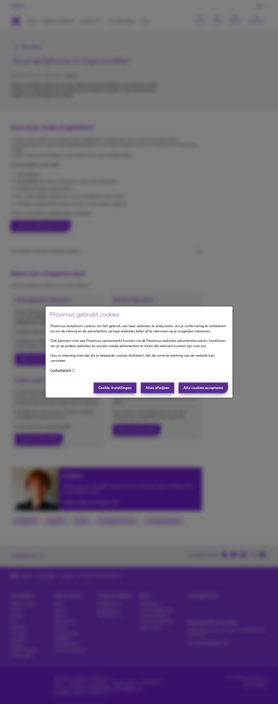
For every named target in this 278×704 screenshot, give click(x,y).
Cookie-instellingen (115, 388)
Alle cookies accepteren (203, 388)
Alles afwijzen (157, 388)
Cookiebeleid (60, 370)
